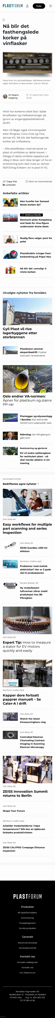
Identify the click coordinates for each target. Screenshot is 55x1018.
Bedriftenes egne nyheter (20, 484)
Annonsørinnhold (27, 948)
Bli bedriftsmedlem (27, 912)
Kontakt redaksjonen (27, 962)
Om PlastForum (27, 972)
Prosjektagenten (27, 923)
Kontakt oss (27, 967)
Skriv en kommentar (40, 181)
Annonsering (27, 918)
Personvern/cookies (27, 942)
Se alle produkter (27, 928)
